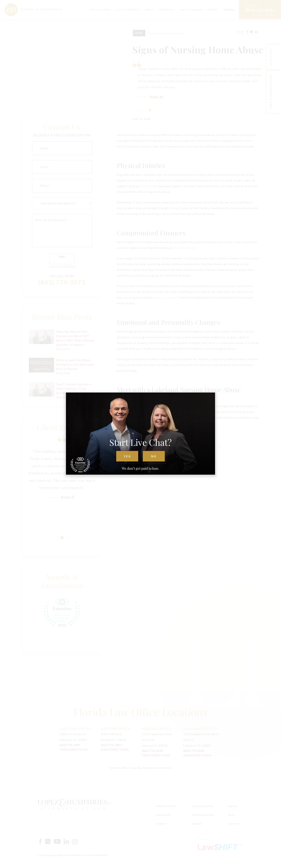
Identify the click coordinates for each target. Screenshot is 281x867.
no (153, 456)
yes (127, 456)
